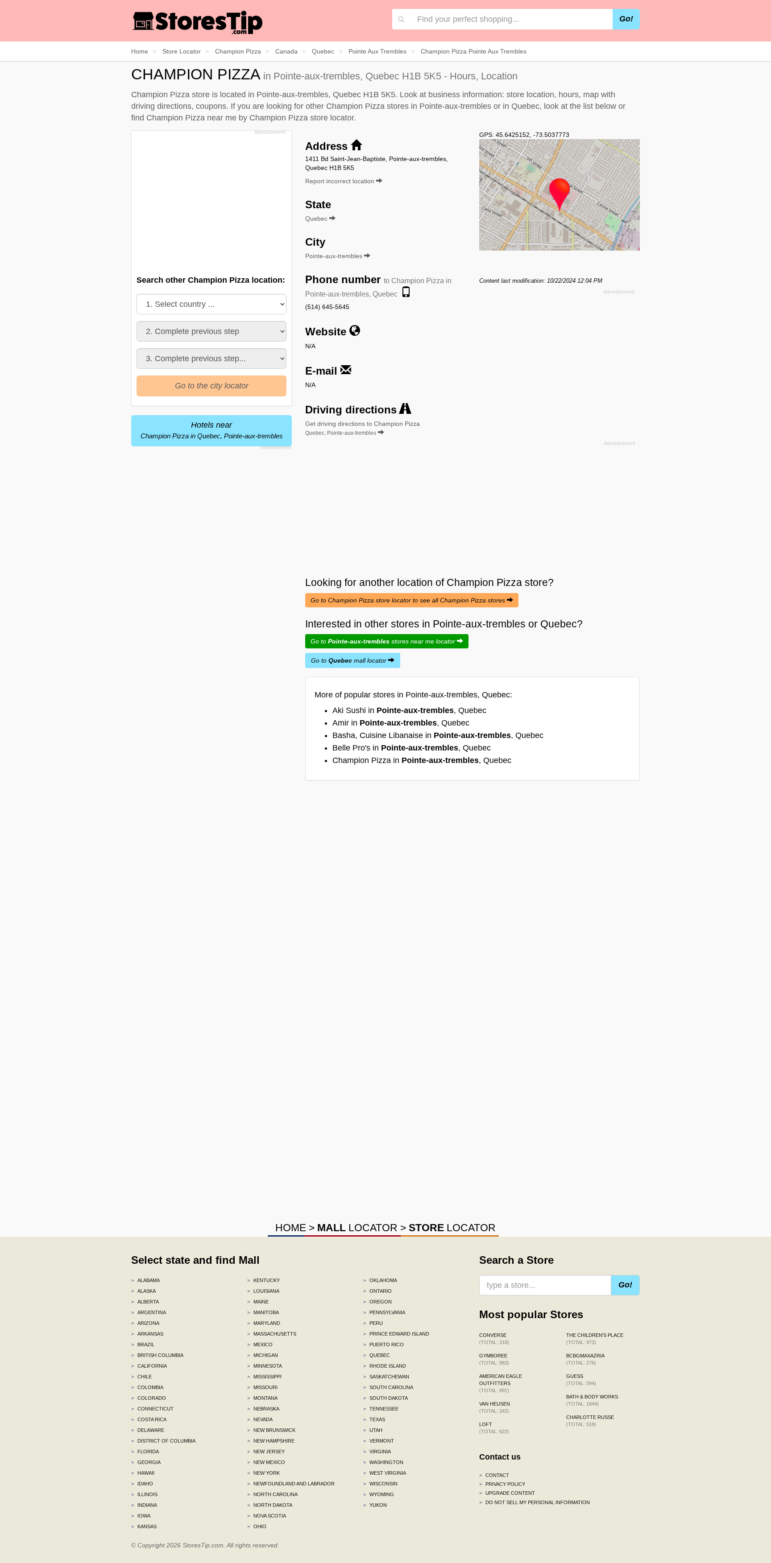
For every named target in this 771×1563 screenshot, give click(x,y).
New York (263, 1473)
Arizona (145, 1323)
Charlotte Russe (590, 1421)
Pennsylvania (384, 1312)
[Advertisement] (211, 200)
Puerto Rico (383, 1344)
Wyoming (378, 1494)
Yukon (375, 1505)
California (149, 1366)
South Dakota (385, 1398)
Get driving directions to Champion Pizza (362, 428)
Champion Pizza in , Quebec (421, 760)
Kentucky (263, 1280)
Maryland (263, 1323)
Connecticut (152, 1408)
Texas (374, 1419)
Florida (145, 1451)
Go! (626, 18)
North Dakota (269, 1505)
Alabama (145, 1280)
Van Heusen (494, 1407)
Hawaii (142, 1473)
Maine (258, 1301)
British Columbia (157, 1355)
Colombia (147, 1387)
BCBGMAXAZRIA (585, 1359)
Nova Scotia (266, 1515)
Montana (262, 1398)
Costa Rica (148, 1419)
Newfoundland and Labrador (291, 1483)
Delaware (147, 1430)
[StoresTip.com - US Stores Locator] (198, 22)
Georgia (146, 1462)
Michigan (262, 1355)
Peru (373, 1323)
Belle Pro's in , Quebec (411, 747)
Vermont (378, 1440)
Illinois (144, 1494)
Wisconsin (380, 1483)
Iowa (140, 1515)
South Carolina (388, 1387)
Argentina (148, 1312)
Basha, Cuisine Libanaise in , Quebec (437, 735)
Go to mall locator (349, 660)
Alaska (143, 1291)
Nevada (260, 1419)
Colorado (148, 1398)
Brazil (142, 1344)
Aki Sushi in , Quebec (409, 710)
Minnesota (264, 1366)
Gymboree (494, 1359)
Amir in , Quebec (400, 722)
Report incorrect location (340, 181)
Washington (383, 1462)
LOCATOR (357, 1227)
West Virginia (384, 1473)
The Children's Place (594, 1338)
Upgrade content (507, 1493)
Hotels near (212, 430)
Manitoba (263, 1312)
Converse (494, 1338)
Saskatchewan (386, 1376)
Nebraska (263, 1408)
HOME (290, 1227)
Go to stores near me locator (384, 641)
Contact (494, 1475)
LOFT (494, 1428)
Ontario (377, 1291)
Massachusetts (271, 1333)
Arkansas (147, 1333)
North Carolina (272, 1494)
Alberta (145, 1301)
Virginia (377, 1451)
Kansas (144, 1526)
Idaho (142, 1483)
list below (599, 106)
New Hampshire (270, 1440)
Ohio (256, 1526)
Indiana (144, 1505)
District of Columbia (163, 1440)
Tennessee (380, 1408)
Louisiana (263, 1291)
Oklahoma (380, 1280)
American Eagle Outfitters (500, 1383)
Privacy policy (502, 1484)
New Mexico (266, 1462)
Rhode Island (384, 1366)
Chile (141, 1376)
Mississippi (264, 1376)
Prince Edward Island (396, 1333)
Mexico (260, 1344)
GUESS (581, 1379)
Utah (372, 1430)
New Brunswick (271, 1430)
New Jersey (266, 1451)
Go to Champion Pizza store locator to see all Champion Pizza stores (409, 600)
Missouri (262, 1387)
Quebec (376, 1355)
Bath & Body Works (592, 1400)
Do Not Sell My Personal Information (534, 1502)
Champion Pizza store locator (301, 117)
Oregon (377, 1301)
